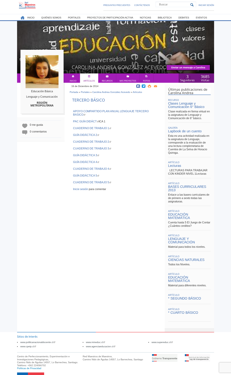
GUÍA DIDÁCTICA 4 (86, 162)
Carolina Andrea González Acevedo (111, 92)
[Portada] (27, 5)
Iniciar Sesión (206, 5)
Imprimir (149, 86)
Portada (74, 92)
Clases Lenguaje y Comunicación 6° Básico (186, 105)
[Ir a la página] (164, 360)
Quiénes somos (51, 17)
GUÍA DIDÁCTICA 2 (86, 135)
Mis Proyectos (128, 80)
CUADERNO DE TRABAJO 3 (92, 148)
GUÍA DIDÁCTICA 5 (86, 175)
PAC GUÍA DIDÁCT (86, 121)
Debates (183, 17)
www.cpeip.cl (28, 346)
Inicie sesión (80, 189)
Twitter (143, 86)
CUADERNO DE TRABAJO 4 (92, 168)
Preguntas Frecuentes (116, 5)
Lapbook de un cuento (185, 131)
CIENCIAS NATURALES (186, 260)
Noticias (145, 17)
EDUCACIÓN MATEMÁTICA (179, 216)
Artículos (89, 80)
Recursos (107, 80)
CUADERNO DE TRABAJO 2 (92, 141)
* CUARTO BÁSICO (183, 312)
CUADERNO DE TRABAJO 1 (92, 128)
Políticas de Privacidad (29, 368)
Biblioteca (165, 17)
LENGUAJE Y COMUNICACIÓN (181, 240)
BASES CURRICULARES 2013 (187, 188)
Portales (85, 92)
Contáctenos (142, 5)
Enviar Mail (155, 86)
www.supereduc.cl (162, 342)
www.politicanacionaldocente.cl (37, 342)
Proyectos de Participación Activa (110, 17)
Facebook (138, 86)
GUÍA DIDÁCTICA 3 (86, 155)
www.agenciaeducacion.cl (100, 346)
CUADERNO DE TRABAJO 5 (92, 182)
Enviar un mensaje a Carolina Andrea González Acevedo (188, 68)
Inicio (73, 80)
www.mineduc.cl (95, 342)
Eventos (201, 17)
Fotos (146, 80)
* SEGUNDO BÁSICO (184, 298)
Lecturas (174, 166)
